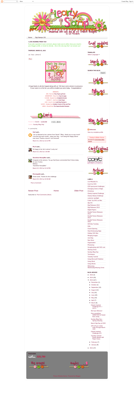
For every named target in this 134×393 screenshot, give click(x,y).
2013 (91, 280)
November (94, 282)
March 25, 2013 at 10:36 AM (41, 179)
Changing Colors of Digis (95, 188)
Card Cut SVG (92, 184)
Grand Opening (92, 228)
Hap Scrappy (62, 96)
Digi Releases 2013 (94, 207)
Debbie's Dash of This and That (61, 104)
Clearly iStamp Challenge (95, 195)
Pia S (34, 146)
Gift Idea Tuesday (93, 224)
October (94, 285)
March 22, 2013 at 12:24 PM (41, 168)
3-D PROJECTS (93, 181)
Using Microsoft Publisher (95, 259)
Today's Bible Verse (96, 137)
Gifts (89, 226)
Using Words (92, 263)
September (95, 287)
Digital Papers (92, 209)
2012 (91, 348)
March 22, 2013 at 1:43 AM (41, 151)
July (92, 292)
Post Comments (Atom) (44, 194)
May (92, 297)
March (93, 303)
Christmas (91, 191)
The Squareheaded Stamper (61, 106)
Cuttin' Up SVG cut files (95, 200)
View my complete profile (95, 132)
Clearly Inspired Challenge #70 (96, 332)
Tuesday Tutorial (93, 256)
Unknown (93, 129)
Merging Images (93, 235)
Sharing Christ (92, 249)
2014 (91, 277)
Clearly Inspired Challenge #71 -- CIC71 (97, 306)
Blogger (78, 376)
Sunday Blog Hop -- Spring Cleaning (97, 319)
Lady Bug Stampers (61, 102)
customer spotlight (93, 198)
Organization (92, 242)
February (94, 342)
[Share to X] (56, 122)
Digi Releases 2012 (94, 205)
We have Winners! (96, 311)
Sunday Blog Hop (38, 124)
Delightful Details (62, 98)
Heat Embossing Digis (94, 231)
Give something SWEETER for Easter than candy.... (98, 315)
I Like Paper (61, 100)
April (92, 300)
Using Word (91, 261)
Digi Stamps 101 (40, 37)
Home (30, 37)
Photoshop (91, 245)
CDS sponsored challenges (96, 186)
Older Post (78, 191)
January (94, 344)
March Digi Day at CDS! (98, 323)
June (93, 295)
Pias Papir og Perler (59, 94)
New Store (91, 240)
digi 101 (90, 203)
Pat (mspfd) (37, 174)
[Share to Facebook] (58, 122)
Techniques (91, 254)
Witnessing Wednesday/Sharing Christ (96, 266)
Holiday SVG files (93, 233)
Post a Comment (36, 183)
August (93, 290)
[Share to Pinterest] (60, 122)
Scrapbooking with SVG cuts (96, 247)
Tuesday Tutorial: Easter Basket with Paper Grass (97, 337)
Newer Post (33, 191)
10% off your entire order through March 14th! (98, 327)
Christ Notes (98, 139)
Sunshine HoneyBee (39, 157)
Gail (34, 132)
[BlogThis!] (54, 122)
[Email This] (52, 122)
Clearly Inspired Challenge (96, 193)
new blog (90, 238)
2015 (91, 275)
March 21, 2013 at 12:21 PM (41, 141)
